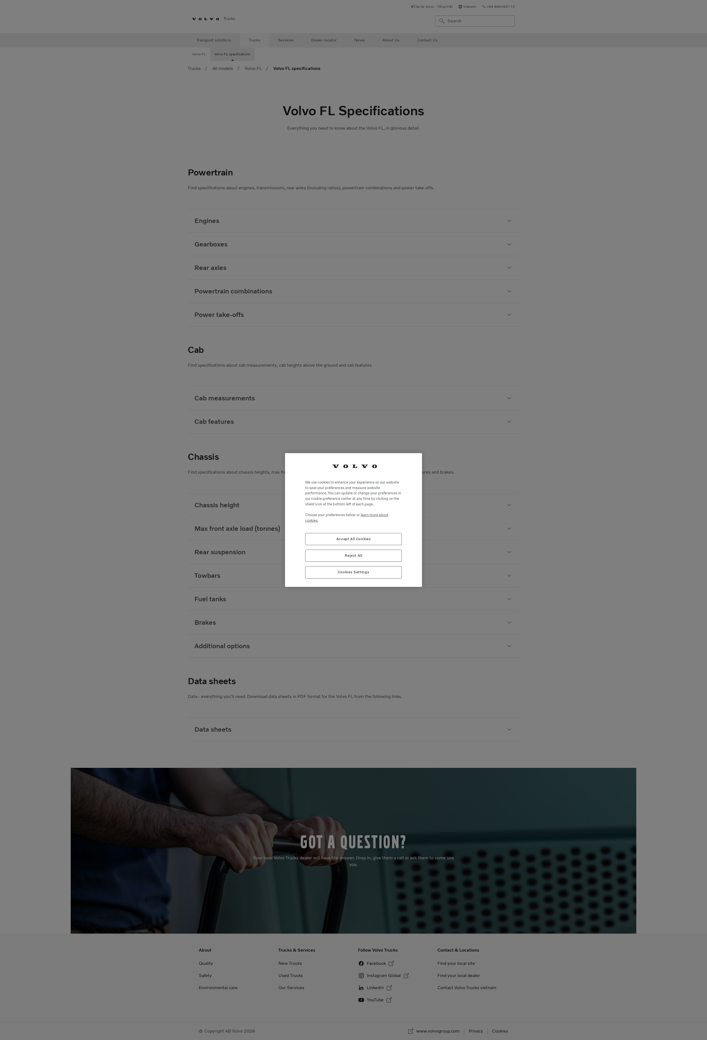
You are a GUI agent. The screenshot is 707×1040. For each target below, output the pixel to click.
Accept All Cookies (353, 539)
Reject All (353, 555)
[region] (353, 520)
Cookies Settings (354, 572)
